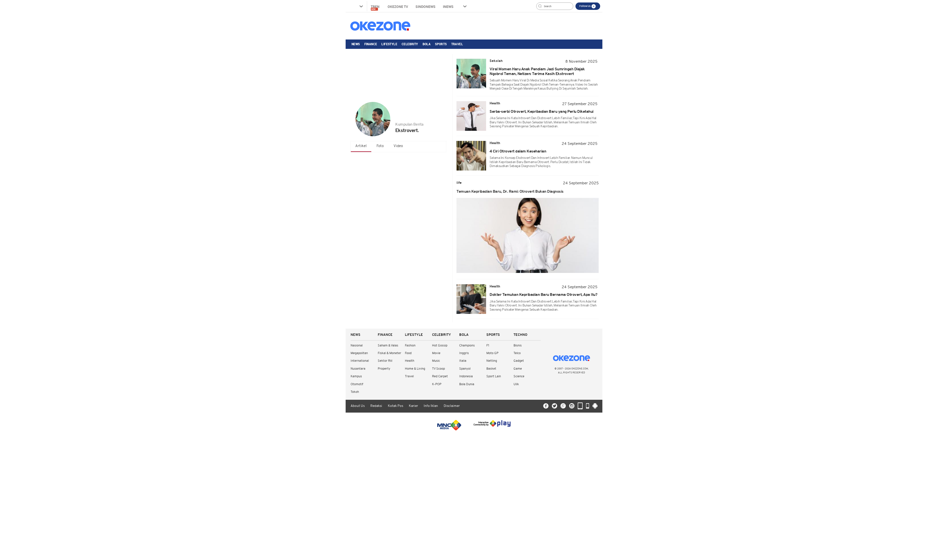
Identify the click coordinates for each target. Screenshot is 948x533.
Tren (375, 7)
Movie (436, 353)
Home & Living (415, 368)
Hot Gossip (439, 345)
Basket (491, 368)
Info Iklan (431, 406)
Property (384, 368)
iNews (448, 6)
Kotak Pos (395, 406)
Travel (457, 44)
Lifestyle (389, 44)
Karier (413, 406)
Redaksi (376, 406)
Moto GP (492, 353)
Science (519, 376)
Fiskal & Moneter (389, 353)
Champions (467, 345)
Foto (380, 146)
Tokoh (355, 392)
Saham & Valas (388, 345)
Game (518, 368)
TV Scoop (438, 368)
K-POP (436, 384)
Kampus (356, 376)
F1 (487, 345)
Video (398, 146)
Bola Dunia (466, 384)
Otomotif (357, 384)
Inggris (464, 353)
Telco (517, 353)
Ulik (516, 384)
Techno (520, 335)
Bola (427, 44)
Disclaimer (452, 406)
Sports (441, 44)
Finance (370, 44)
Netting (491, 360)
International (360, 360)
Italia (462, 360)
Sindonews (425, 6)
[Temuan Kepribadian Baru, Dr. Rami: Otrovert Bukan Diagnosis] (527, 235)
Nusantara (358, 368)
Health (409, 360)
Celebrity (410, 44)
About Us (358, 406)
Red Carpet (440, 376)
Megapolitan (359, 353)
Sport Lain (493, 376)
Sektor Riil (385, 360)
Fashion (410, 345)
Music (436, 360)
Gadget (519, 360)
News (356, 44)
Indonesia (466, 376)
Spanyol (465, 368)
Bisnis (518, 345)
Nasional (357, 345)
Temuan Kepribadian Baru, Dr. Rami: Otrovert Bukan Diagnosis (510, 192)
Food (408, 353)
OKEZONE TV (398, 6)
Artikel (361, 146)
